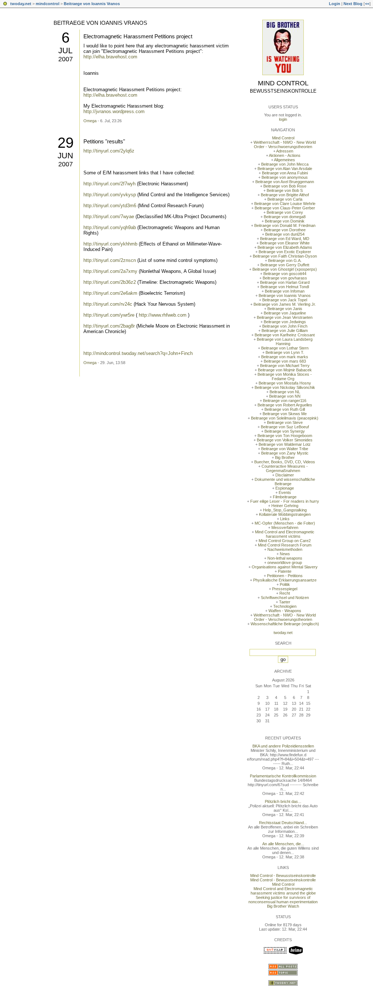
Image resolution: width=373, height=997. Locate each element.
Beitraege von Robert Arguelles (285, 405)
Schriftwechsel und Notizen (285, 597)
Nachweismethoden (284, 549)
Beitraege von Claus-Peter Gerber (285, 208)
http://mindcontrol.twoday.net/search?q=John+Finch (138, 353)
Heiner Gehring (284, 505)
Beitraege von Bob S (285, 190)
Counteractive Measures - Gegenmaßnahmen (285, 468)
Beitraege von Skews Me (285, 413)
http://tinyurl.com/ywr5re (108, 315)
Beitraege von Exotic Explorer (285, 252)
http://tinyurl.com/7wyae (108, 216)
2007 (65, 59)
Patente (284, 571)
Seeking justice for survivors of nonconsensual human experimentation (283, 899)
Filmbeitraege (285, 497)
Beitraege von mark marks (284, 357)
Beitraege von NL (285, 392)
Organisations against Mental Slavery (285, 567)
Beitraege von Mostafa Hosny (285, 383)
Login (334, 3)
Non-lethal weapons (284, 558)
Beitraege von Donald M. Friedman (284, 225)
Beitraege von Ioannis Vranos (92, 3)
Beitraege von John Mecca (285, 164)
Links (285, 519)
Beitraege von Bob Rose (284, 186)
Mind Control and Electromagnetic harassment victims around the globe (283, 890)
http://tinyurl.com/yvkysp (109, 194)
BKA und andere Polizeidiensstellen (283, 746)
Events (285, 492)
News (285, 554)
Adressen (284, 151)
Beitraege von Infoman (285, 291)
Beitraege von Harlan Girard (285, 282)
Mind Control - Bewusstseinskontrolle (283, 875)
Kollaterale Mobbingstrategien (285, 514)
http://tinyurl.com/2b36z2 (109, 282)
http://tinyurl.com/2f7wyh (109, 183)
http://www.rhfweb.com (162, 315)
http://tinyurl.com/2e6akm (110, 293)
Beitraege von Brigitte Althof (285, 195)
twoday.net (20, 3)
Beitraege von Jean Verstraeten (285, 317)
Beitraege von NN (285, 396)
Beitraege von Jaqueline (285, 313)
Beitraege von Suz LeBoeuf (285, 427)
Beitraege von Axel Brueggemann (284, 181)
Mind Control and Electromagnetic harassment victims (284, 534)
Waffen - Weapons (284, 610)
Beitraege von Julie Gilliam (285, 330)
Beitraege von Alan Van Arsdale (285, 168)
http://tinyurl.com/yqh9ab (109, 227)
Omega (90, 121)
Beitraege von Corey (285, 212)
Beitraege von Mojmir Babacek (285, 370)
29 (66, 143)
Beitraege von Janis (284, 308)
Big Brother (285, 457)
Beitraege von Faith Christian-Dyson (285, 256)
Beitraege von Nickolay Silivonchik (285, 387)
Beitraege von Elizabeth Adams (285, 247)
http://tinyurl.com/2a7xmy (110, 271)
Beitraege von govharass (285, 278)
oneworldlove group (284, 562)
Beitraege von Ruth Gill (284, 409)
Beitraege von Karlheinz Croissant (285, 335)
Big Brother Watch (283, 906)
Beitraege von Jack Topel (284, 300)
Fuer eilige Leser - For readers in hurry (284, 501)
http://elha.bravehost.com (110, 56)
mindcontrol (47, 3)
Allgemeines (284, 160)
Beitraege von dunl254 (285, 234)
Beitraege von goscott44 (284, 273)
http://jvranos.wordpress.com (114, 111)
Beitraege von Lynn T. (285, 352)
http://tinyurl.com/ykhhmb (110, 244)
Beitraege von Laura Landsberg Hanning (285, 341)
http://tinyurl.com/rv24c (107, 304)
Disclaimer (284, 475)
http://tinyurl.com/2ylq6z (108, 151)
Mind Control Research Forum (284, 545)
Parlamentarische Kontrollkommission (283, 776)
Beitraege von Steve (285, 422)
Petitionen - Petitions (285, 575)
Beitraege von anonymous (285, 177)
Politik (285, 584)
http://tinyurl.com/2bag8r (109, 326)
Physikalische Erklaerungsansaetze (285, 580)
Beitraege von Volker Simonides (285, 440)
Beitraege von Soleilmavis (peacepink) (284, 418)
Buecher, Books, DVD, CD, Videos (284, 462)
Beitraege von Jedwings (285, 322)
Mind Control (283, 83)
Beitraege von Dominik (285, 221)
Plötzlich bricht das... (283, 801)
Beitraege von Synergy (284, 431)
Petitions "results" (104, 141)
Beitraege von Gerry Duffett (284, 265)
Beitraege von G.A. (285, 260)
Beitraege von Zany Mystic (285, 453)
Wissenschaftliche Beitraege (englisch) (285, 624)
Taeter (284, 602)
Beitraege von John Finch (284, 326)
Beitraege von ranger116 (284, 400)
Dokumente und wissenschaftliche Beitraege (285, 481)
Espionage (284, 488)
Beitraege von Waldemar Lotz (285, 444)
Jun (65, 155)
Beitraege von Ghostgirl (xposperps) (284, 269)
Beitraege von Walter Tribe (284, 449)
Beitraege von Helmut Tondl (284, 287)
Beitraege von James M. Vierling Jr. (285, 304)
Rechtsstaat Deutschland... (283, 822)
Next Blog (352, 3)
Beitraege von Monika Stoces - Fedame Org (285, 376)
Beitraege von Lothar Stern (285, 348)
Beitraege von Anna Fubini (285, 173)
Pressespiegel (284, 589)
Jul (65, 50)
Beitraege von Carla (284, 199)
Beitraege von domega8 (285, 217)
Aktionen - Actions (285, 155)
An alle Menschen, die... (283, 844)
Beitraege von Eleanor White (285, 243)
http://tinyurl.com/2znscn (109, 260)
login (283, 119)
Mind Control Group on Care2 (285, 540)
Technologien (285, 606)
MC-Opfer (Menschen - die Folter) (285, 523)
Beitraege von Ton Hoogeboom (285, 435)
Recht (284, 593)
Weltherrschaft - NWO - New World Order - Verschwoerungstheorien (285, 144)
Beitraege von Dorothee (285, 230)
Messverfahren (284, 527)
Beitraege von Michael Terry (285, 365)
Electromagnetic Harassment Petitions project (137, 36)
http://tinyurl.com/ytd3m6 (109, 205)
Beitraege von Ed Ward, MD (284, 238)
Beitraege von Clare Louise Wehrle (284, 203)
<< (367, 3)
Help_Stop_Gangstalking (285, 510)
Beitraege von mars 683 (285, 361)
